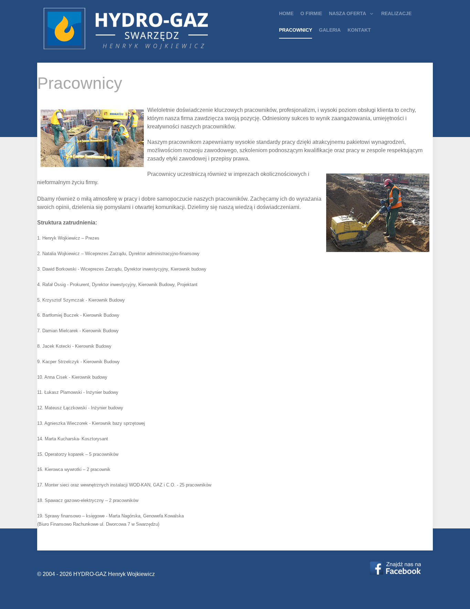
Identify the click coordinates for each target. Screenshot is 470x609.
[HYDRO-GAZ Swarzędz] (395, 568)
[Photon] (140, 30)
